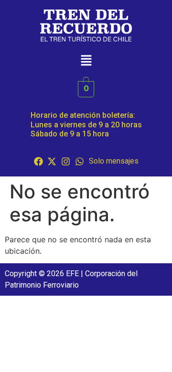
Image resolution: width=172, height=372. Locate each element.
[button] (86, 61)
